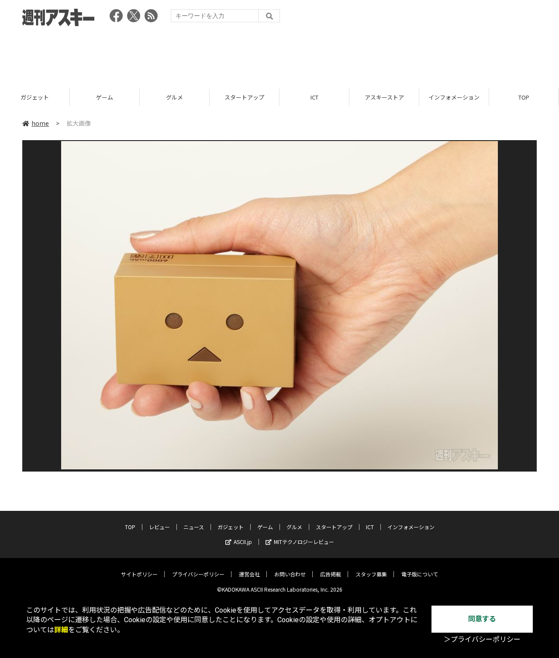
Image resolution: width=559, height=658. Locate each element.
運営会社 (249, 574)
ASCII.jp (243, 541)
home (40, 123)
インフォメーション (454, 97)
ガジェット (35, 97)
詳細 (61, 630)
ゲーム (104, 97)
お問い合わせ (290, 574)
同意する (482, 619)
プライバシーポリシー (198, 574)
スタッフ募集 (371, 574)
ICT (314, 97)
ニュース (193, 527)
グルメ (174, 97)
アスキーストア (384, 97)
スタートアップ (244, 97)
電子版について (419, 574)
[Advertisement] (279, 54)
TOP (523, 97)
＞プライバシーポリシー (482, 639)
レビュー (159, 527)
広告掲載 (330, 574)
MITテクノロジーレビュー (304, 541)
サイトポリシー (139, 574)
